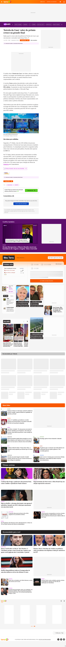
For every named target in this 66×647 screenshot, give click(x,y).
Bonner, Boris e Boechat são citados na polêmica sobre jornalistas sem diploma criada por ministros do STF (49, 550)
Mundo (41, 446)
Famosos (3, 479)
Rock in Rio (11, 511)
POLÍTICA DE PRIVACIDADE (45, 639)
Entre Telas (3, 546)
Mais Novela (9, 185)
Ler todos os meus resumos (46, 281)
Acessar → (12, 295)
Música (2, 521)
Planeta (8, 409)
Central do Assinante (51, 1)
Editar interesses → (59, 264)
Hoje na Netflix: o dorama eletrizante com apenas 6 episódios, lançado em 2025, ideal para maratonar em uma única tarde (16, 505)
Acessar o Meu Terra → (21, 257)
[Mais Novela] (6, 173)
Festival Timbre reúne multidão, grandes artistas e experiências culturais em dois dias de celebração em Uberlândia (52, 582)
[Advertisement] (43, 524)
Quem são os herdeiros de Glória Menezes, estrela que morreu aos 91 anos (20, 581)
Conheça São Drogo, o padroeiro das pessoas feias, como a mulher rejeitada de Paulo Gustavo (16, 482)
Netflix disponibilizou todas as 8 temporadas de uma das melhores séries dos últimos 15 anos (15, 571)
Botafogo (42, 436)
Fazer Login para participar (21, 203)
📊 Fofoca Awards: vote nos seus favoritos (14, 168)
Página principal (7, 2)
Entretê (16, 185)
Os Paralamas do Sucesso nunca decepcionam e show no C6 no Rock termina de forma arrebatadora (16, 523)
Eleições (9, 418)
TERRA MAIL (42, 1)
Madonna (6, 164)
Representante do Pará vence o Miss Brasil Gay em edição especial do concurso (49, 482)
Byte (8, 446)
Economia (42, 455)
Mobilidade (9, 436)
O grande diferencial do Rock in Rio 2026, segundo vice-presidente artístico (19, 514)
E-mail (60, 1)
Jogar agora (11, 291)
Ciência (8, 427)
